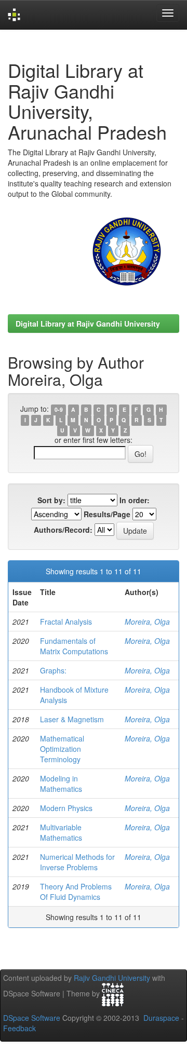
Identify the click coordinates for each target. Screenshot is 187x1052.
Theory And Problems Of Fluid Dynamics (76, 891)
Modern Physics (66, 808)
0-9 (59, 409)
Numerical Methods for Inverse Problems (77, 862)
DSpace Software (31, 1018)
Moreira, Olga (147, 621)
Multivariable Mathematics (61, 832)
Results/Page (107, 514)
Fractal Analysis (66, 621)
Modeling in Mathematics (61, 783)
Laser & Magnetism (72, 719)
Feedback (19, 1028)
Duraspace (161, 1018)
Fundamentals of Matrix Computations (74, 646)
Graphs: (53, 670)
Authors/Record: (63, 529)
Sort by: (51, 500)
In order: (134, 500)
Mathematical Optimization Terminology (62, 748)
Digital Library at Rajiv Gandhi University (88, 323)
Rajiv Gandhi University (112, 978)
